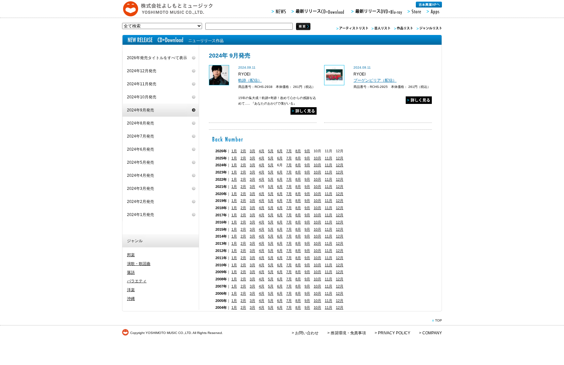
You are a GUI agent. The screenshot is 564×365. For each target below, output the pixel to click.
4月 (261, 151)
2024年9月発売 (140, 110)
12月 (339, 158)
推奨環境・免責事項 (348, 333)
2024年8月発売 (140, 123)
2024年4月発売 (140, 175)
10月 (317, 158)
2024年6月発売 (140, 149)
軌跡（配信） (250, 80)
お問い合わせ (307, 333)
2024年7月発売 (140, 136)
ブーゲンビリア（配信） (375, 80)
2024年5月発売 (140, 162)
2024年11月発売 (141, 84)
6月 (280, 151)
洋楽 (131, 290)
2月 (243, 151)
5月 (271, 151)
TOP (438, 320)
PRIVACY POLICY (394, 333)
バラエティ (137, 281)
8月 (298, 151)
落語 (131, 272)
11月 (328, 158)
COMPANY (432, 333)
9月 (307, 151)
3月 (252, 151)
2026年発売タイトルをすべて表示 (157, 58)
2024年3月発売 (140, 188)
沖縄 (131, 298)
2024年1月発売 (140, 214)
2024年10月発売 (141, 97)
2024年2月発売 (140, 201)
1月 (234, 151)
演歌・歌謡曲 (138, 263)
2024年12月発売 (141, 71)
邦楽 (131, 255)
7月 (289, 151)
